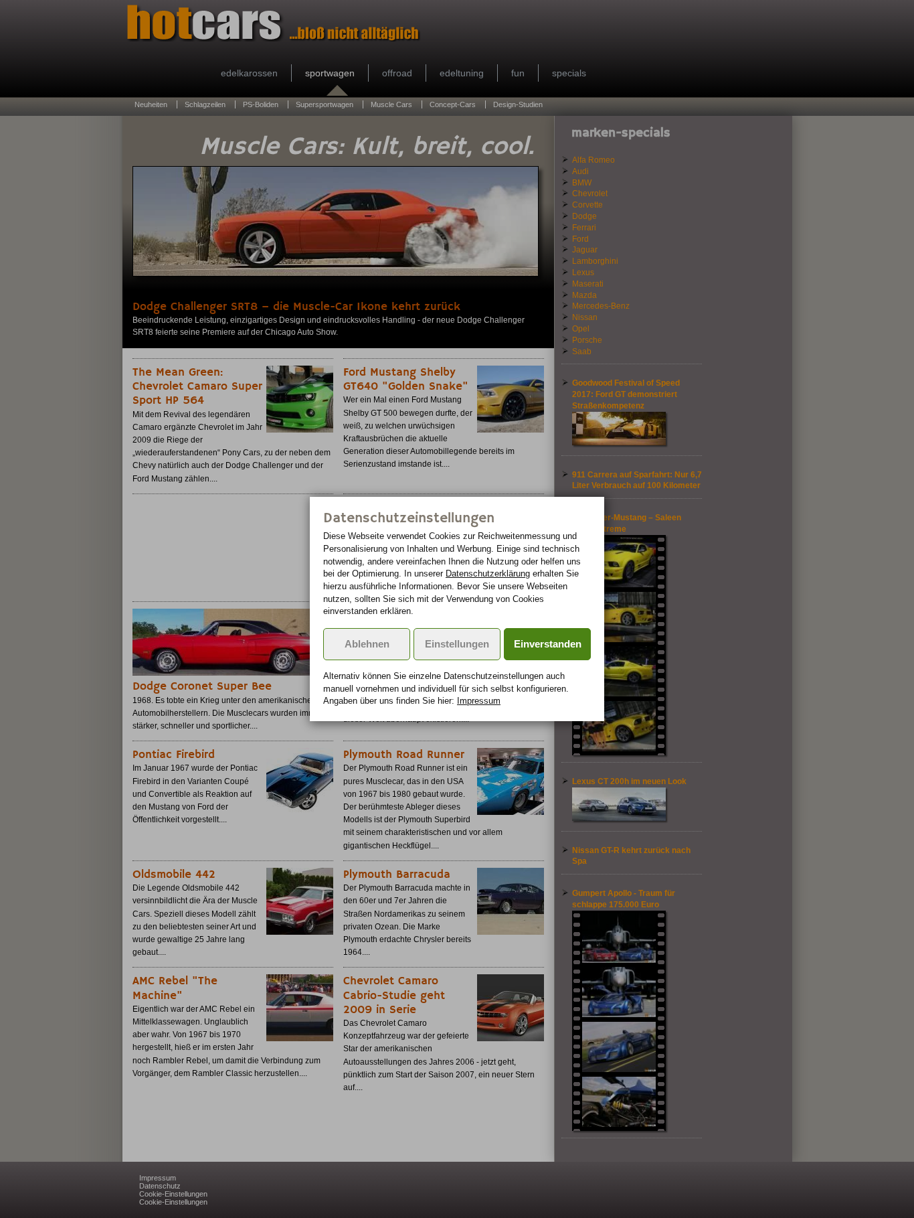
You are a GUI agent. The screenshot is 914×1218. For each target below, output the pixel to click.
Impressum (478, 701)
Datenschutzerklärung (488, 573)
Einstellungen (457, 644)
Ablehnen (367, 644)
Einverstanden (547, 644)
